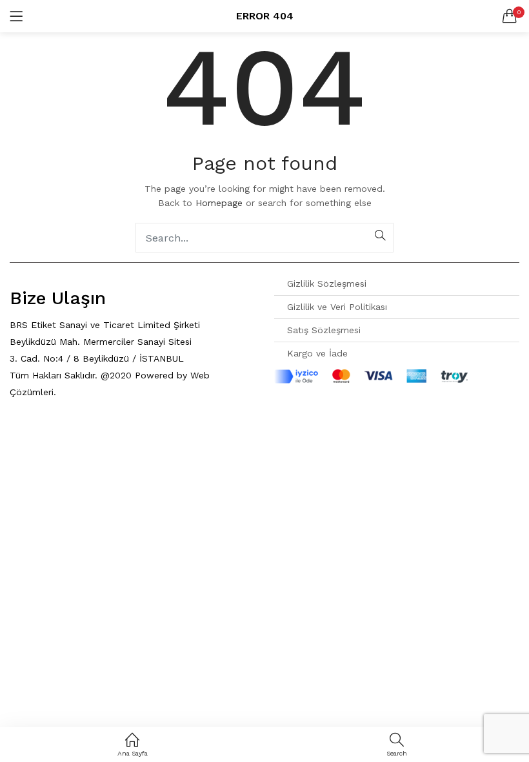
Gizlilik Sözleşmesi (326, 283)
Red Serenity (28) (49, 413)
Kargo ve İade (317, 353)
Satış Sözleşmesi (324, 330)
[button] (509, 16)
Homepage (219, 203)
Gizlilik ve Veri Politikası (337, 307)
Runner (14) (35, 430)
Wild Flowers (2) (47, 463)
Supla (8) (31, 447)
